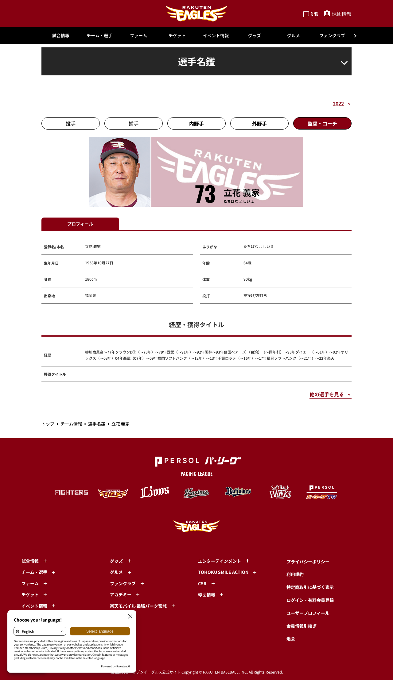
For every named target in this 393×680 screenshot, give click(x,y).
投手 (71, 123)
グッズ (254, 35)
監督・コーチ (322, 123)
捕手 (133, 123)
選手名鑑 (96, 424)
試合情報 (60, 35)
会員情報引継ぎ (301, 626)
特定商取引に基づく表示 (310, 587)
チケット (177, 35)
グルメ (293, 35)
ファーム (138, 35)
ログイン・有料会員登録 (310, 600)
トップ (47, 424)
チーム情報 (71, 424)
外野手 (259, 123)
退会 (290, 638)
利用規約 (295, 574)
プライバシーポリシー (307, 561)
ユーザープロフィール (307, 613)
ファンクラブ (332, 35)
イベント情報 (216, 35)
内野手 (196, 123)
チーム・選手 (99, 35)
